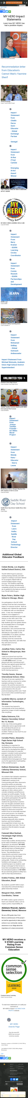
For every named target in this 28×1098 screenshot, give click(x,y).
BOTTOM (3, 7)
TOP (2, 1054)
